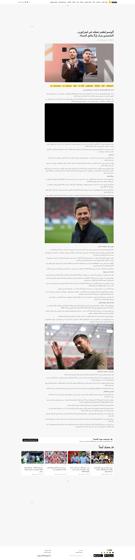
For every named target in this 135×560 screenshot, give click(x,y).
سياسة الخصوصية (79, 552)
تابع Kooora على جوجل (29, 440)
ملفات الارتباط (48, 550)
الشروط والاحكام (47, 552)
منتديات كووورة (88, 2)
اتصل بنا (81, 550)
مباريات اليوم (105, 2)
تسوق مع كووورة (54, 2)
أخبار (94, 2)
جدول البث (98, 2)
